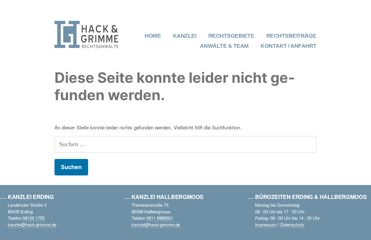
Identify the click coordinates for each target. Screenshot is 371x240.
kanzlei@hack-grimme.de (32, 224)
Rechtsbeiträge (291, 36)
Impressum (266, 224)
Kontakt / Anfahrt (289, 46)
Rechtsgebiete (231, 36)
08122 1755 (34, 218)
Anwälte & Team (224, 46)
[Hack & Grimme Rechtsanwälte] (86, 45)
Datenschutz (292, 224)
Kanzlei (185, 36)
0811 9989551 (159, 218)
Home (153, 36)
